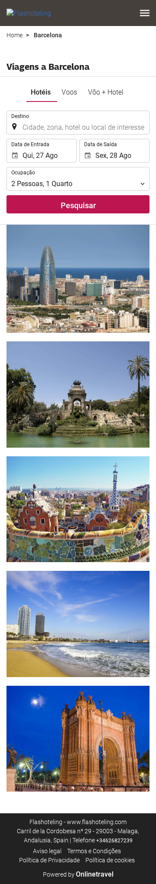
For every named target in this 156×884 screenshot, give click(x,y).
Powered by (78, 874)
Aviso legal (47, 851)
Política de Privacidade (49, 860)
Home (14, 35)
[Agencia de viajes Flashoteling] (28, 13)
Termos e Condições (94, 851)
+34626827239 (114, 841)
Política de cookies (110, 860)
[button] (145, 13)
